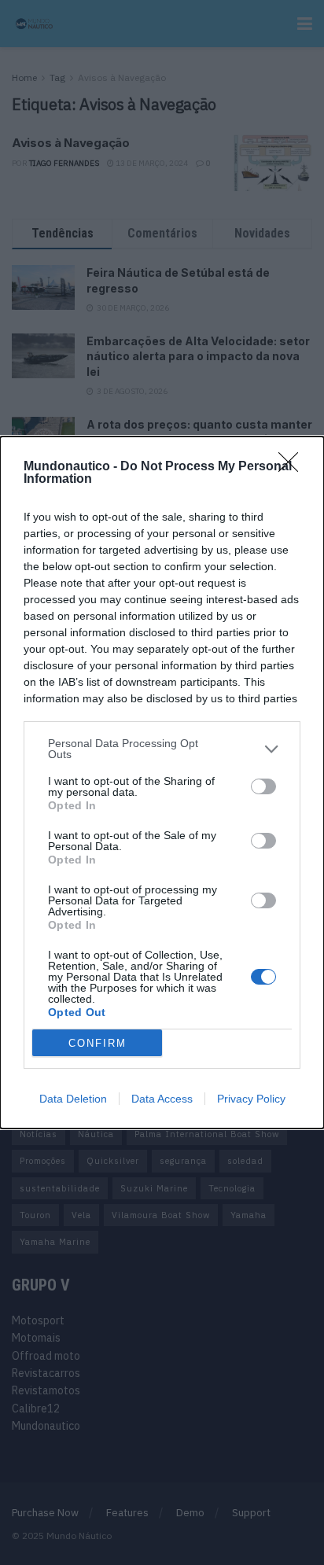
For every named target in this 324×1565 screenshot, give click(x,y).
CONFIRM (97, 1043)
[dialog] (162, 782)
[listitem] (162, 749)
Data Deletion (73, 1098)
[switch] (263, 786)
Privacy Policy (251, 1098)
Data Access (162, 1098)
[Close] (293, 467)
